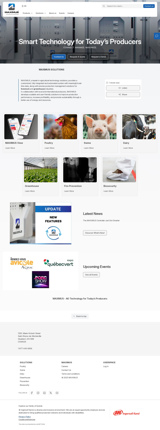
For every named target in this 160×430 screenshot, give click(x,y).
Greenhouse (25, 377)
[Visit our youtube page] (57, 393)
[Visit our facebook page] (32, 393)
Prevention (24, 381)
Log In (106, 366)
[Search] (104, 6)
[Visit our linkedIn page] (44, 393)
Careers (64, 366)
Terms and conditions (70, 374)
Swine (22, 370)
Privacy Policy (25, 417)
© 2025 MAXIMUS (69, 377)
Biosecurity (24, 385)
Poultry (23, 366)
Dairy (22, 374)
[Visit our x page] (50, 393)
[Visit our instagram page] (38, 393)
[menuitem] (28, 13)
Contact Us (66, 370)
